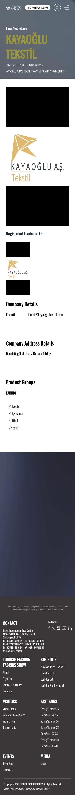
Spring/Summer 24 (50, 721)
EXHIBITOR (20, 65)
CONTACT (10, 623)
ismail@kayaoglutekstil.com (45, 314)
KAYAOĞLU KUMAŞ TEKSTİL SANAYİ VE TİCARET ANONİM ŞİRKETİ (35, 71)
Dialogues (8, 770)
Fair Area (7, 691)
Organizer (8, 679)
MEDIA (45, 756)
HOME (8, 65)
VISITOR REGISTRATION (38, 7)
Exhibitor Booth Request (52, 685)
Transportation (10, 727)
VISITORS (10, 701)
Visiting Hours (10, 721)
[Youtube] (64, 628)
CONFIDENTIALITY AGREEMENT (22, 789)
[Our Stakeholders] (37, 494)
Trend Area (8, 764)
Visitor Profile (9, 709)
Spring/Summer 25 (50, 709)
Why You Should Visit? (14, 715)
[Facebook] (49, 628)
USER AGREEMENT (42, 789)
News (43, 764)
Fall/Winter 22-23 (49, 734)
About (6, 672)
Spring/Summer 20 (50, 740)
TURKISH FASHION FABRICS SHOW (16, 662)
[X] (53, 628)
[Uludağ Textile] (37, 565)
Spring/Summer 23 (50, 727)
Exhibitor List (35, 65)
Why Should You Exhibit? (52, 667)
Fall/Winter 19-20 (49, 746)
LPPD (7, 789)
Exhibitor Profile (48, 673)
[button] (35, 594)
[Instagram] (58, 628)
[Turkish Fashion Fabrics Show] (13, 7)
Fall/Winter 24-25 (49, 715)
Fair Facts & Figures (12, 685)
